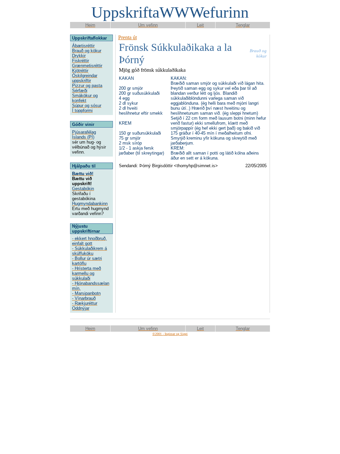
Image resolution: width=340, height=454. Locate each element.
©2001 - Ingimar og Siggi (170, 334)
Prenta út (127, 37)
